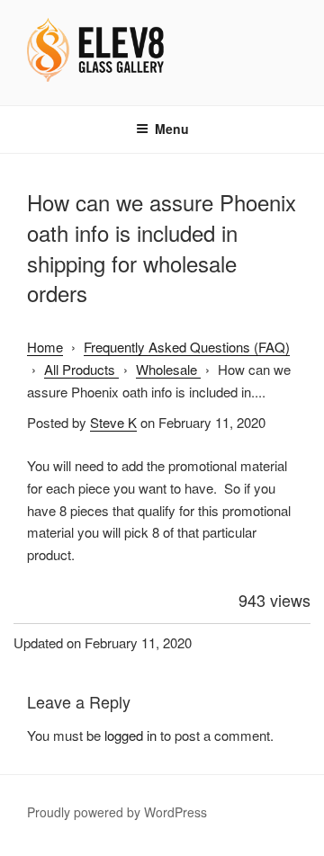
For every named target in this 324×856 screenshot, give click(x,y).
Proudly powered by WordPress (117, 812)
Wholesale (168, 369)
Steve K (113, 422)
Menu (172, 129)
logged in (130, 735)
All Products (81, 369)
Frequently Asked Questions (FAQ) (187, 346)
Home (45, 346)
